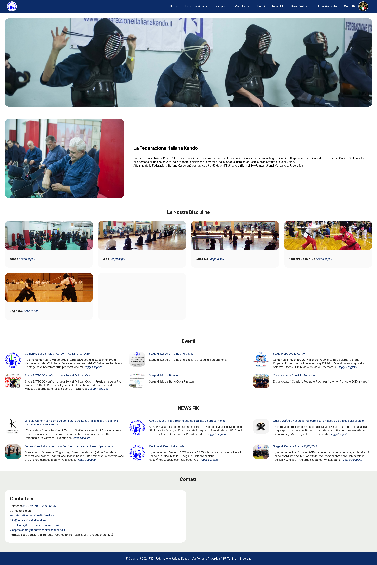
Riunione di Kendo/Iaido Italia (167, 446)
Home (174, 6)
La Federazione (195, 6)
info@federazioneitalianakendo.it (30, 520)
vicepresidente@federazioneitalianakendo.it (37, 530)
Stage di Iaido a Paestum (164, 375)
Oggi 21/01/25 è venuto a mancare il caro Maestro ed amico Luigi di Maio (318, 420)
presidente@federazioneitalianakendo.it (35, 525)
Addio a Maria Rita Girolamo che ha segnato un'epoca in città (187, 420)
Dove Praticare (300, 6)
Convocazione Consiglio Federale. (294, 375)
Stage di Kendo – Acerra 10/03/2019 (295, 446)
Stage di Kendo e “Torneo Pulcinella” (172, 353)
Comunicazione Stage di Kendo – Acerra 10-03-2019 (57, 353)
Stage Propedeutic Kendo (289, 353)
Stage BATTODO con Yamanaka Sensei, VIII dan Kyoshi (59, 375)
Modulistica (242, 6)
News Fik (278, 6)
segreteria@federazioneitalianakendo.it (34, 515)
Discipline (221, 6)
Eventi (261, 6)
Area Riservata (327, 6)
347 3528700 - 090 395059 (39, 506)
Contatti (349, 6)
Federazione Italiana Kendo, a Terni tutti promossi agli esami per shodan (69, 446)
